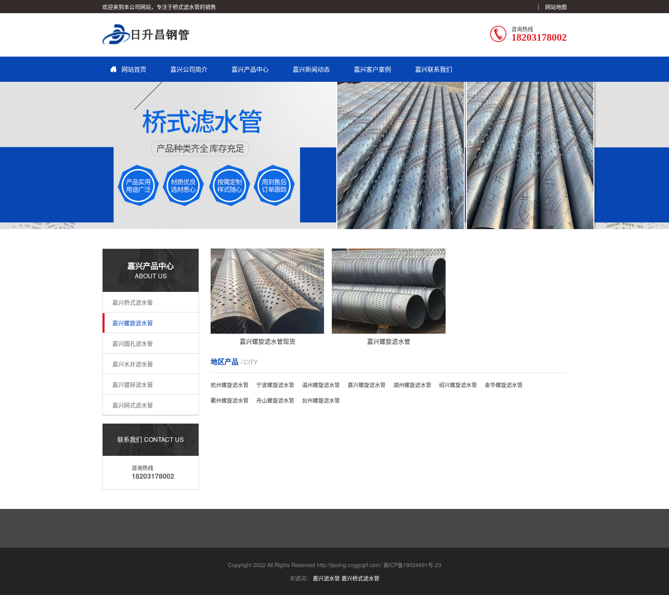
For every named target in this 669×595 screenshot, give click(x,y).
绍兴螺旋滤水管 (458, 384)
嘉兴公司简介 (189, 69)
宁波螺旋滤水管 (275, 384)
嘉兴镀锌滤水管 (132, 384)
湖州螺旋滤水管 (412, 384)
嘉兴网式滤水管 (132, 405)
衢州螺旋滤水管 (230, 400)
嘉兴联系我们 (433, 69)
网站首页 (134, 69)
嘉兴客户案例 (372, 69)
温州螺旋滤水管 (321, 384)
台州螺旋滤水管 (321, 400)
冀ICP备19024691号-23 (412, 565)
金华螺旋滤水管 (504, 384)
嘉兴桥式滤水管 (132, 302)
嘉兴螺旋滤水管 (132, 323)
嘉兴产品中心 (250, 69)
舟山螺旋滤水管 (275, 400)
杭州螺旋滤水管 (230, 384)
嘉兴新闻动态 (311, 69)
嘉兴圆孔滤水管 (132, 343)
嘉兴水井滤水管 (132, 364)
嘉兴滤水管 (326, 578)
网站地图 (556, 6)
